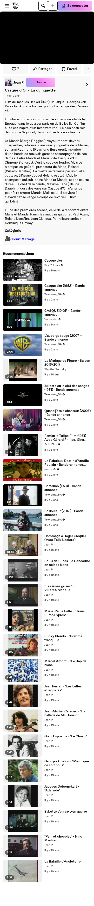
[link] (14, 82)
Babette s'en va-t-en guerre (65, 812)
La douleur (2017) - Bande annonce (64, 513)
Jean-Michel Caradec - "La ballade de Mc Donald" (64, 713)
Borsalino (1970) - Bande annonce (62, 488)
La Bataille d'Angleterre (62, 861)
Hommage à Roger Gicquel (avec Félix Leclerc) (65, 538)
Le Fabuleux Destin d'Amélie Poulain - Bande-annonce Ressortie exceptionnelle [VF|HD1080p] (66, 463)
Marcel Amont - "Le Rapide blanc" (65, 663)
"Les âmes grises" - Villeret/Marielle (59, 588)
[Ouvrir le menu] (7, 6)
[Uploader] (53, 6)
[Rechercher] (43, 6)
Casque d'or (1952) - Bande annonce (64, 288)
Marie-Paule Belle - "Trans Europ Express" (64, 613)
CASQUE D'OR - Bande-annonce (62, 313)
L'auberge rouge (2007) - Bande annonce (63, 338)
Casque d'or (53, 261)
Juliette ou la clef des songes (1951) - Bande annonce (66, 388)
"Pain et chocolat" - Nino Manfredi (63, 838)
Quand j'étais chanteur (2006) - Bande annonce (67, 413)
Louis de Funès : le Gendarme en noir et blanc (67, 563)
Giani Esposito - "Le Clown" (65, 736)
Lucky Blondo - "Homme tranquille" (63, 638)
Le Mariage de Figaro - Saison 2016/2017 (67, 363)
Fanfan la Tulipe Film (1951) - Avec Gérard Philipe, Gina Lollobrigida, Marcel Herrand (66, 438)
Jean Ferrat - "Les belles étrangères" (63, 688)
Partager (45, 69)
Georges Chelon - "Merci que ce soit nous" (66, 763)
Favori (72, 69)
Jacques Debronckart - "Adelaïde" (61, 788)
